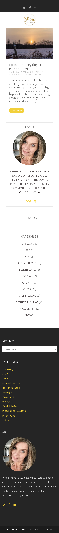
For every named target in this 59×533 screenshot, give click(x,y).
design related (27, 269)
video (28, 315)
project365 (26, 308)
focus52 (26, 276)
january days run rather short (27, 66)
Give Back (27, 282)
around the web (27, 263)
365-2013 (34, 72)
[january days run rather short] (29, 43)
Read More (16, 110)
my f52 (26, 289)
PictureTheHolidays (27, 302)
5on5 (28, 250)
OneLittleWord (28, 295)
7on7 (28, 256)
